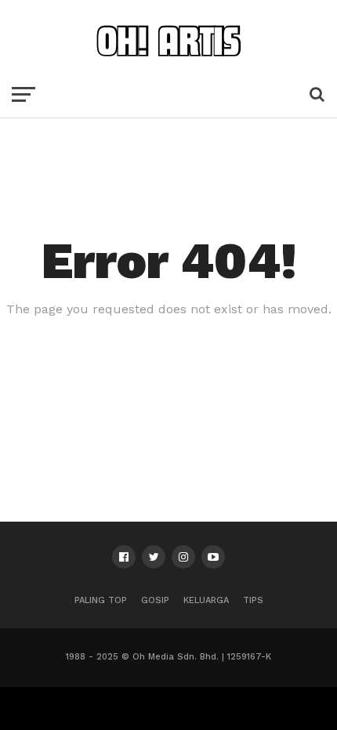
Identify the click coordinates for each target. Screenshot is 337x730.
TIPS (253, 600)
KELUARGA (206, 600)
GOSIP (155, 600)
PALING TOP (100, 600)
